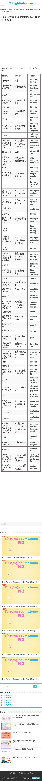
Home (2, 9)
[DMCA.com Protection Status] (35, 778)
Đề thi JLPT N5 (6, 695)
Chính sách (28, 773)
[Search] (35, 686)
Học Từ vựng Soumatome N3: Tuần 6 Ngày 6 (19, 558)
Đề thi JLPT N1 (6, 705)
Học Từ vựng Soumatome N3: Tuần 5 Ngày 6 (19, 679)
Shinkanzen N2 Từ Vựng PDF (23, 749)
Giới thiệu (13, 773)
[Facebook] (21, 775)
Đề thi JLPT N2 (6, 702)
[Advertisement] (21, 45)
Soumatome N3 (12, 9)
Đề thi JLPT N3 (6, 700)
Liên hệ (20, 773)
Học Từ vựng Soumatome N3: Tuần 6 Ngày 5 (19, 582)
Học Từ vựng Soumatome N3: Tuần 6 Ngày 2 (19, 655)
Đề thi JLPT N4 (6, 698)
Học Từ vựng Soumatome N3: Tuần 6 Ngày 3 (19, 631)
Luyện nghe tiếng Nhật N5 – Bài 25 (25, 757)
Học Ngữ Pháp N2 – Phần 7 (22, 732)
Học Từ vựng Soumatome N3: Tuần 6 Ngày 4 (19, 606)
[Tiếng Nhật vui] (21, 3)
